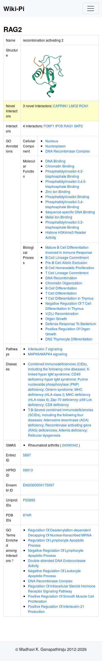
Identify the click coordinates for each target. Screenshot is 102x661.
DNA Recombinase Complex (67, 151)
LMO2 (73, 105)
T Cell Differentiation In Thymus (69, 298)
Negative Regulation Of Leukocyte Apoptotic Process (54, 573)
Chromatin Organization (63, 282)
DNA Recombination (61, 277)
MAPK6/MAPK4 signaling (47, 353)
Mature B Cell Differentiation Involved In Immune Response (68, 250)
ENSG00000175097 (38, 484)
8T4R (27, 514)
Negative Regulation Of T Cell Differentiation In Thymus (68, 306)
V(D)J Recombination (61, 313)
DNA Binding (55, 160)
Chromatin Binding (59, 166)
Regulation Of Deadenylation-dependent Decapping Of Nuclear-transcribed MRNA (60, 532)
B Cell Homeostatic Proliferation (69, 267)
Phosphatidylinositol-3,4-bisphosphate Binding (64, 204)
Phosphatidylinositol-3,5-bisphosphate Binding (64, 224)
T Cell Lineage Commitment (66, 272)
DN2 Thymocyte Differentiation (68, 338)
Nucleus (51, 140)
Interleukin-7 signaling (45, 348)
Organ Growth (56, 318)
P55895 (29, 499)
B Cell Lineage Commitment (67, 257)
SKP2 (78, 125)
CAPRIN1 (60, 105)
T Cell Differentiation (61, 293)
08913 (28, 469)
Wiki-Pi (13, 8)
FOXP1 (49, 125)
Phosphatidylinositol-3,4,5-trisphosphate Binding (65, 184)
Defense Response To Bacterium (70, 323)
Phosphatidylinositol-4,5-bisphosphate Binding (64, 174)
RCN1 (84, 105)
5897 (27, 454)
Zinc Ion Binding (57, 191)
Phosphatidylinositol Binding (67, 196)
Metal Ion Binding (58, 216)
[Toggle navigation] (91, 8)
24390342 (70, 445)
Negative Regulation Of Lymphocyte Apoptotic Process (55, 553)
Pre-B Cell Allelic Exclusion (66, 262)
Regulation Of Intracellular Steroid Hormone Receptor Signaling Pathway (61, 588)
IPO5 (59, 125)
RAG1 (68, 125)
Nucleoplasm (55, 145)
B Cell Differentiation (61, 288)
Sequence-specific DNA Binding (70, 211)
